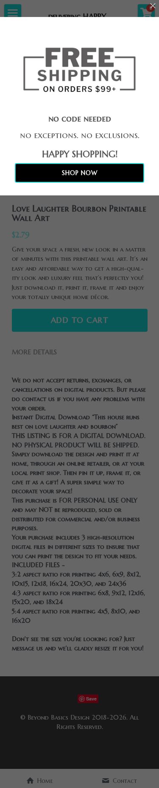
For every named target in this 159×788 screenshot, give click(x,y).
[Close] (152, 6)
